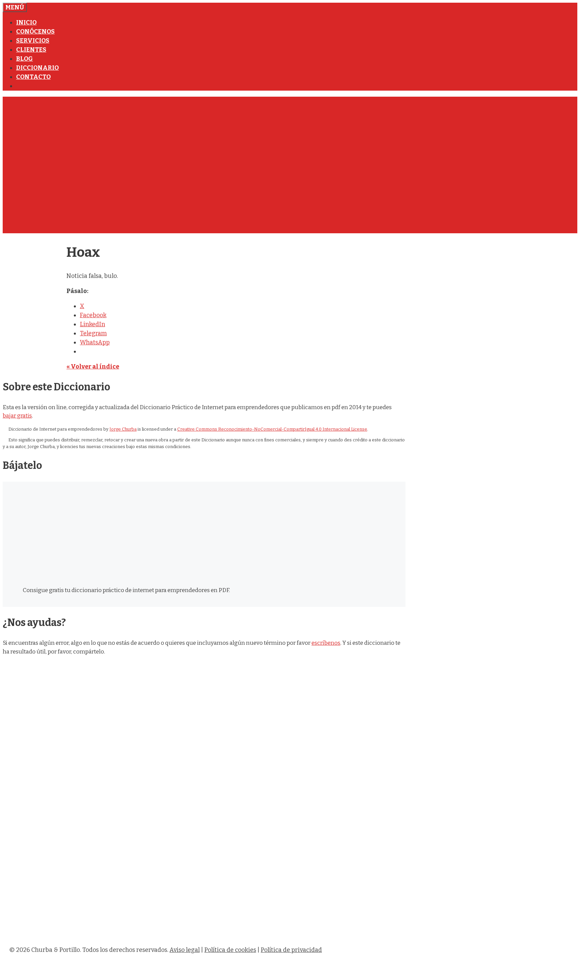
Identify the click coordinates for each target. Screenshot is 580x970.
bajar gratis (17, 415)
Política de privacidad (291, 950)
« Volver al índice (92, 366)
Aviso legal (185, 950)
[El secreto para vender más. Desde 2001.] (210, 934)
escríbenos (325, 642)
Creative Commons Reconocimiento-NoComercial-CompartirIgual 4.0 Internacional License (272, 429)
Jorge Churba (123, 429)
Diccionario (37, 67)
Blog (24, 58)
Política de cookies (230, 950)
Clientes (31, 49)
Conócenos (35, 31)
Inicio (26, 22)
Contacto (33, 77)
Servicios (32, 40)
